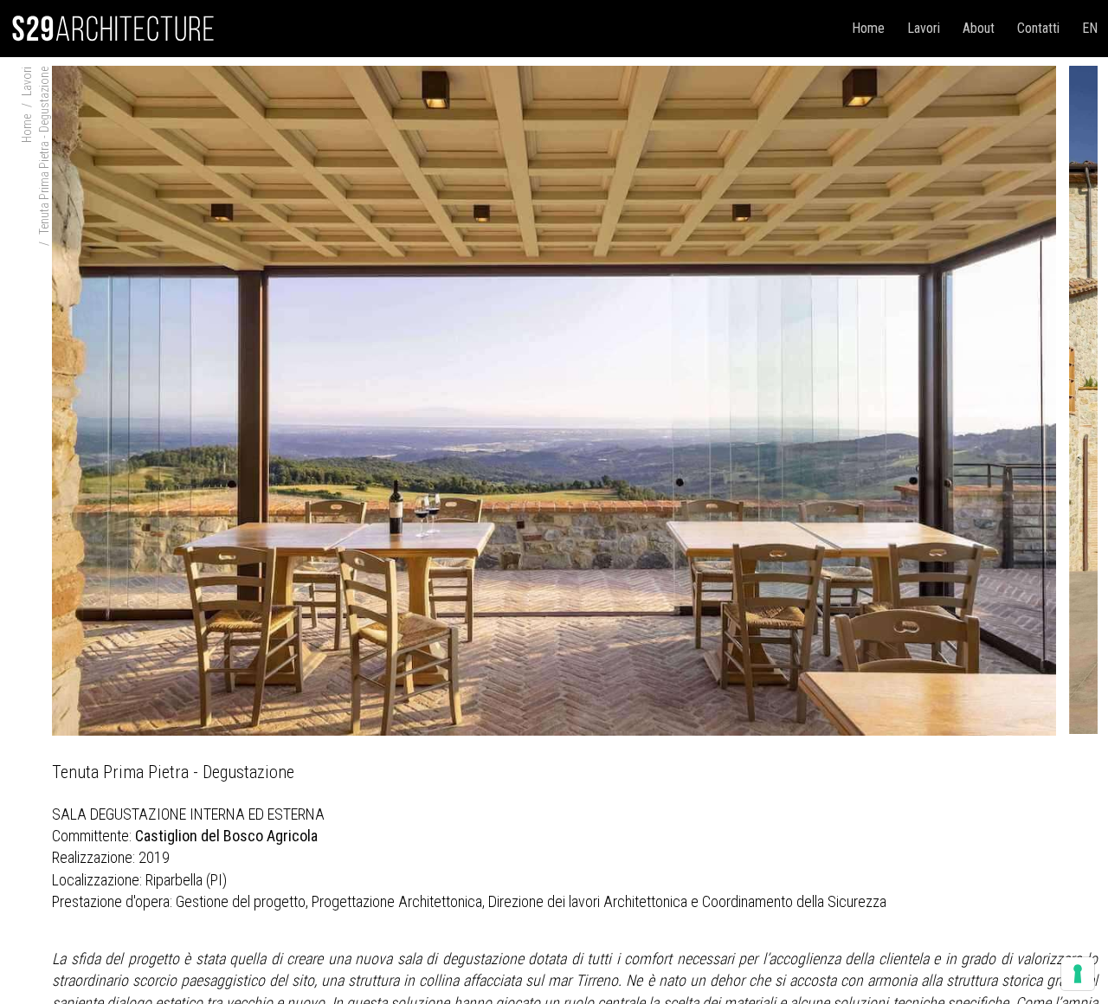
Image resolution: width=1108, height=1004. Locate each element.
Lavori (923, 28)
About (979, 28)
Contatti (1038, 28)
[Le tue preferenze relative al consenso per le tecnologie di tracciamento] (1077, 973)
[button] (1071, 396)
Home (868, 28)
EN (1090, 28)
